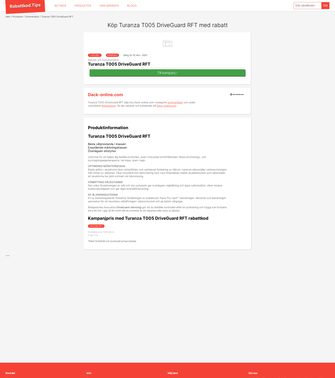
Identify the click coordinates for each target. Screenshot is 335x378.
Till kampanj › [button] (167, 73)
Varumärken (109, 5)
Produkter (83, 5)
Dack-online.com (105, 94)
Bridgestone (109, 105)
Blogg (132, 5)
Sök (325, 5)
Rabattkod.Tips (25, 5)
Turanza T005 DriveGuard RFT (119, 64)
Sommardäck (175, 102)
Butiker (60, 5)
